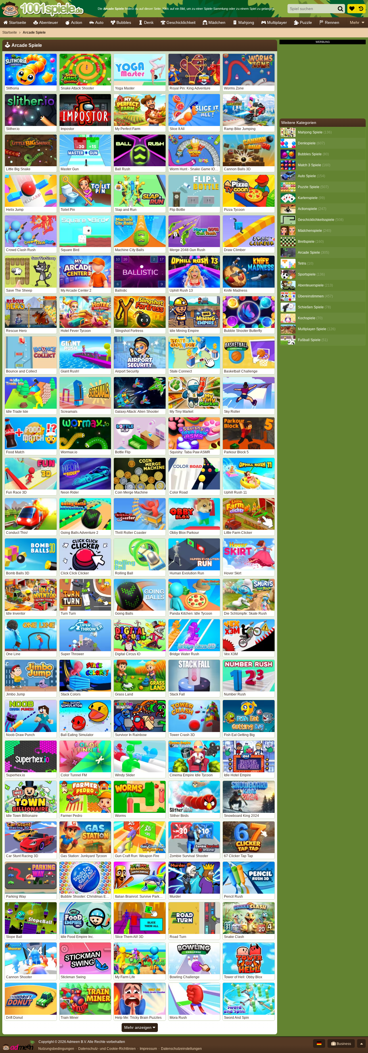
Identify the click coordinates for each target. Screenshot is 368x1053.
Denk (149, 22)
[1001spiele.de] (42, 8)
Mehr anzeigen (138, 1027)
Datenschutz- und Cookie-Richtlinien (107, 1049)
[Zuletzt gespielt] (361, 8)
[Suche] (340, 8)
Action (76, 22)
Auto (99, 22)
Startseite (17, 22)
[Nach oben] (361, 1043)
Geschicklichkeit (180, 22)
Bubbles (123, 22)
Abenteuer (48, 22)
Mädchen (216, 22)
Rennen (332, 22)
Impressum (148, 1049)
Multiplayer (277, 22)
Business (343, 1044)
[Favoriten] (351, 8)
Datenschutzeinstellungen (181, 1049)
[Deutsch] (319, 1043)
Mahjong (246, 22)
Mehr (354, 22)
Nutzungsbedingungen (56, 1049)
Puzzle (306, 22)
